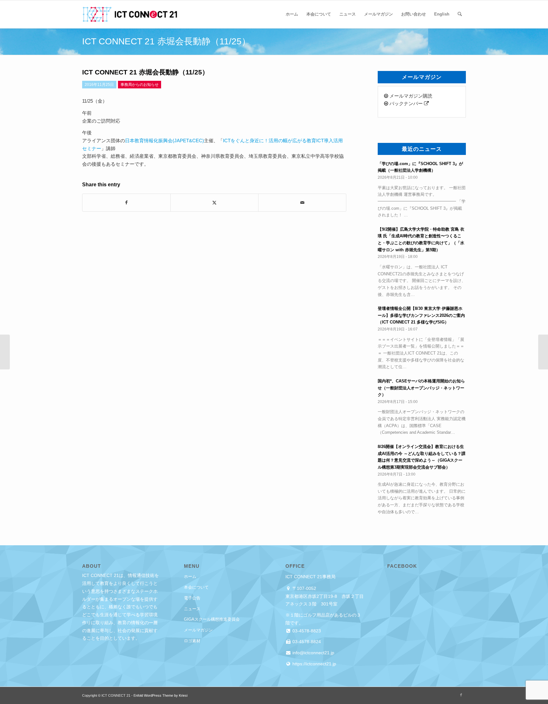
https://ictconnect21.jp (313, 663)
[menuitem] (292, 14)
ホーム (190, 576)
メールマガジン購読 (410, 96)
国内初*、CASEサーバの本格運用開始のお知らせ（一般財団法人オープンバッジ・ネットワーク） (421, 388)
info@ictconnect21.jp (312, 652)
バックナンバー (406, 103)
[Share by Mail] (302, 202)
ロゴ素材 (192, 640)
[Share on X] (214, 202)
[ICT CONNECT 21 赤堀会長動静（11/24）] (5, 352)
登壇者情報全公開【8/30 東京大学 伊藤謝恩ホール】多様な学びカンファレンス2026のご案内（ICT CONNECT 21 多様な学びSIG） (421, 315)
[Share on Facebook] (126, 202)
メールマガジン (198, 630)
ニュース (192, 608)
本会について (196, 587)
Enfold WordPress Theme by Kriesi (160, 695)
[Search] (459, 14)
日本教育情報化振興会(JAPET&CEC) (164, 140)
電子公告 (192, 598)
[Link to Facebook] (461, 695)
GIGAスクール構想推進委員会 (212, 619)
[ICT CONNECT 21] (129, 14)
